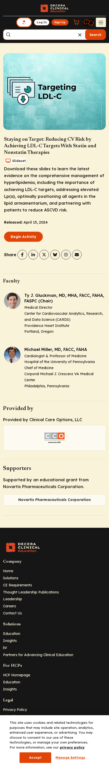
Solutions (10, 578)
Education (11, 633)
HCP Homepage (16, 675)
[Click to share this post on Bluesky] (55, 254)
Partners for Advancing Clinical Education (38, 655)
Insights (10, 640)
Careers (9, 606)
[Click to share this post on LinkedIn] (33, 254)
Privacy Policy (15, 709)
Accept (35, 757)
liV (5, 647)
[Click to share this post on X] (44, 254)
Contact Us (12, 613)
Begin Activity (23, 236)
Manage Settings (70, 757)
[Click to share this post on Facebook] (22, 254)
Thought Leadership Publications (31, 592)
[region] (54, 741)
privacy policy (72, 747)
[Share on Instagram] (66, 254)
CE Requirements (17, 585)
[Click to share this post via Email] (77, 254)
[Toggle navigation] (101, 22)
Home (8, 571)
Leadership (12, 599)
